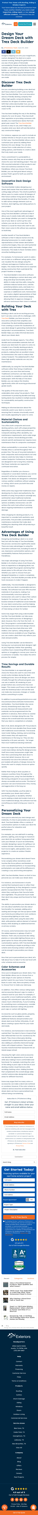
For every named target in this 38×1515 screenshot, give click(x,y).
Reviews (19, 1469)
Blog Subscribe (19, 1122)
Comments (18, 1157)
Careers (19, 1473)
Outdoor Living (19, 1414)
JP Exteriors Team (11, 48)
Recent (6, 1278)
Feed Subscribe (19, 1150)
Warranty (19, 1365)
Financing (19, 1369)
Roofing (19, 1391)
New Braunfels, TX (19, 1444)
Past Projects (19, 1477)
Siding (19, 1403)
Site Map (24, 1504)
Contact (19, 1361)
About (19, 1458)
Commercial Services (19, 1418)
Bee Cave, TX (19, 1428)
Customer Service (19, 1373)
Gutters (19, 1395)
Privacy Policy (20, 1146)
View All (19, 1448)
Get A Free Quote (19, 1513)
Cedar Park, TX (19, 1432)
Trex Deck (5, 318)
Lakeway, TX (19, 1440)
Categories (18, 1278)
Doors (19, 1410)
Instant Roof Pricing (25, 24)
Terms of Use (26, 1143)
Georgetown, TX (19, 1436)
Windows (19, 1406)
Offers (19, 1465)
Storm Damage (19, 1399)
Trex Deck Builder (25, 123)
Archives (30, 1278)
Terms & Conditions (19, 1381)
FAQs (19, 1377)
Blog (19, 1462)
